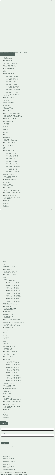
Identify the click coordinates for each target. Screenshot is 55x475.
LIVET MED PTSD (8, 62)
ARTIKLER (6, 123)
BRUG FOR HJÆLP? (7, 107)
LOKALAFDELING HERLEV (12, 91)
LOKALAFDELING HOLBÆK (12, 76)
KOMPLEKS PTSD (8, 58)
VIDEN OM (5, 55)
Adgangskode (4, 433)
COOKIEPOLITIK (6, 456)
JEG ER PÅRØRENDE (9, 68)
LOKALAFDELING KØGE (11, 84)
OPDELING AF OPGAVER (10, 118)
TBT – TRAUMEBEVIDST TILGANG (12, 120)
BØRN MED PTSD (8, 60)
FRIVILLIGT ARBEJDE (9, 97)
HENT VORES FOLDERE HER (10, 99)
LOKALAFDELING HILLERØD (12, 86)
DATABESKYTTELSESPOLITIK (9, 458)
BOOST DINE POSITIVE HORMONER (12, 115)
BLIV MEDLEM (6, 129)
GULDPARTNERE (8, 100)
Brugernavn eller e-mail (6, 427)
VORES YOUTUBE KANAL (10, 104)
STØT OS (5, 70)
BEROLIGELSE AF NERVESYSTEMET (12, 113)
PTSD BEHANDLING (8, 112)
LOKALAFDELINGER (9, 73)
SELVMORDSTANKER (9, 121)
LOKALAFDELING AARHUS (12, 87)
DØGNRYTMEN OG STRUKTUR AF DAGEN (14, 116)
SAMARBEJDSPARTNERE (10, 102)
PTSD (5, 57)
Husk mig (4, 439)
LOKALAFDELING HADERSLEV (13, 92)
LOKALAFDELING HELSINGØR (13, 89)
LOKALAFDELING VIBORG (12, 79)
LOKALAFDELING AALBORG (12, 83)
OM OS (4, 71)
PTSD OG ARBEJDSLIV (9, 65)
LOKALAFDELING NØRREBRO (12, 94)
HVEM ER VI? (7, 95)
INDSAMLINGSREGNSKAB (9, 461)
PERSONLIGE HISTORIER (10, 67)
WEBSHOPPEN (6, 105)
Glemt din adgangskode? (7, 447)
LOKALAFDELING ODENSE (12, 78)
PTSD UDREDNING (8, 110)
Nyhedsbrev (6, 126)
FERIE (7, 124)
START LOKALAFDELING (11, 75)
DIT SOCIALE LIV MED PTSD (10, 63)
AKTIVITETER (6, 128)
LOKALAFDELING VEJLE (11, 81)
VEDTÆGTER (6, 460)
